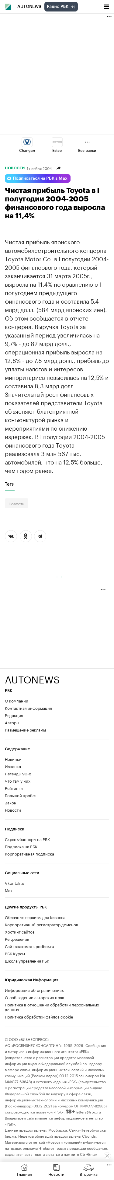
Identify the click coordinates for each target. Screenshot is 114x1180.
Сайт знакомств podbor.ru (29, 946)
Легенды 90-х (18, 773)
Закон (10, 802)
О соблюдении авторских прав (34, 997)
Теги (10, 483)
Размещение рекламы (25, 729)
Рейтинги (14, 788)
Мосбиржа (57, 1130)
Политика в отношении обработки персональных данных (52, 1006)
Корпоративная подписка (29, 853)
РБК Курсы (15, 953)
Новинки (13, 759)
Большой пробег (20, 795)
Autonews (29, 7)
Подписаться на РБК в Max (40, 178)
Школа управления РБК (27, 960)
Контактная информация (28, 708)
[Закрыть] (107, 1155)
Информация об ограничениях (34, 990)
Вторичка (89, 1174)
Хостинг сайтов (20, 931)
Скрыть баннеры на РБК (27, 839)
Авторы (12, 722)
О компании (16, 700)
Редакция (14, 715)
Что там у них (17, 780)
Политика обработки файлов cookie (39, 1016)
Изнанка (13, 766)
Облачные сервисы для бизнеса (35, 917)
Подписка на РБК (21, 846)
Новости (15, 168)
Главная (24, 1174)
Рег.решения (17, 939)
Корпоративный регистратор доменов (41, 924)
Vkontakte (14, 883)
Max (8, 890)
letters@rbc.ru (88, 1111)
